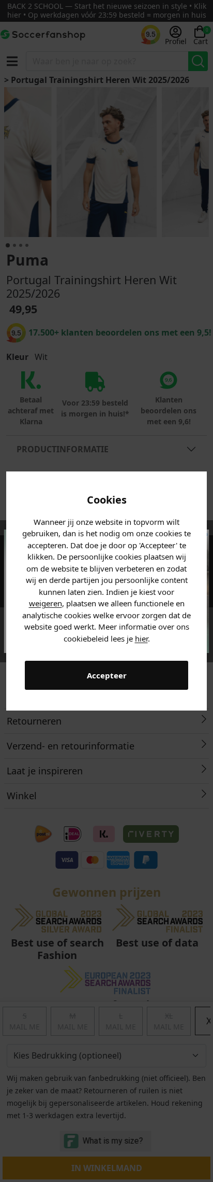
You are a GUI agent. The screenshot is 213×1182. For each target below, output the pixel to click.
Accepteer (107, 675)
